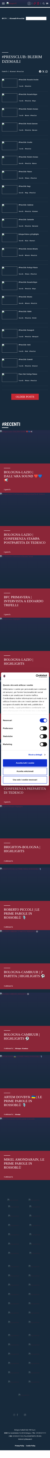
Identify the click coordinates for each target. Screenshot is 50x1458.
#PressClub (20, 18)
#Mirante (27, 255)
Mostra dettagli (35, 755)
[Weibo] (35, 1415)
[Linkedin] (25, 1415)
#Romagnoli (35, 336)
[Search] (44, 3)
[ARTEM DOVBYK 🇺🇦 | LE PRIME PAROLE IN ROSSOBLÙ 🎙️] (25, 1071)
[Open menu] (3, 4)
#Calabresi (35, 211)
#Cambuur (25, 1048)
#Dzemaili (12, 18)
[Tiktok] (28, 1415)
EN (47, 3)
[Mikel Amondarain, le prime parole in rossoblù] (25, 1134)
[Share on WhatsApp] (46, 71)
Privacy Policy (19, 1446)
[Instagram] (14, 1415)
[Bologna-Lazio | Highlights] (25, 634)
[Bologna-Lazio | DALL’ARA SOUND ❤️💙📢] (25, 446)
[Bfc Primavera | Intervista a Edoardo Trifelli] (25, 571)
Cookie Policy (30, 1446)
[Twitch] (32, 1415)
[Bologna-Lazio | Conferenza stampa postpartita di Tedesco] (25, 509)
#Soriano (27, 115)
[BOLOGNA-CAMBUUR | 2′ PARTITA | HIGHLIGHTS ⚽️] (25, 946)
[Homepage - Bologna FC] (14, 3)
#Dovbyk (17, 1114)
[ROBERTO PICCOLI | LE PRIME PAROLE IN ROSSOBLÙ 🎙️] (25, 884)
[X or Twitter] (20, 1415)
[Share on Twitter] (43, 71)
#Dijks (26, 240)
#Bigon (34, 101)
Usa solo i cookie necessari (25, 780)
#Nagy (26, 192)
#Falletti (34, 318)
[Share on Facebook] (40, 71)
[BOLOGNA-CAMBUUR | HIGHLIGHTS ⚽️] (25, 1009)
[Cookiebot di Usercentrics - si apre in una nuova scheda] (36, 676)
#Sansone (34, 130)
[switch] (43, 728)
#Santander (35, 226)
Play (25, 35)
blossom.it (28, 1439)
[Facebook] (17, 1415)
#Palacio (27, 178)
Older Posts (25, 396)
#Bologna (18, 1048)
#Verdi (26, 351)
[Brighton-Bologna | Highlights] (25, 821)
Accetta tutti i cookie (25, 763)
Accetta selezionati (25, 771)
